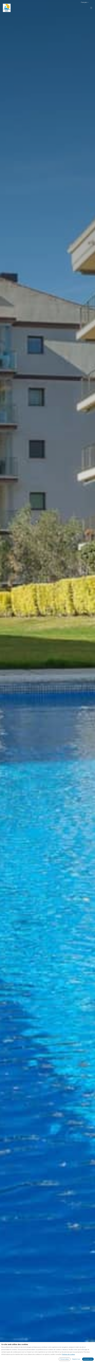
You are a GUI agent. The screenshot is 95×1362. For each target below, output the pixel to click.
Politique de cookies (68, 1354)
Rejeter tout (76, 1359)
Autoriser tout (87, 1359)
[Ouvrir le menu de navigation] (91, 8)
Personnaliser (64, 1359)
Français (84, 2)
